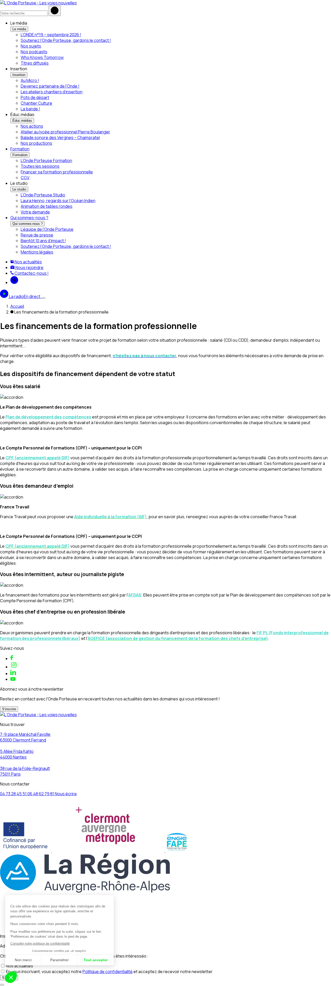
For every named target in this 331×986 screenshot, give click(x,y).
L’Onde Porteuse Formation (46, 160)
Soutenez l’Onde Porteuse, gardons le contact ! (66, 40)
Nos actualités (28, 262)
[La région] (85, 891)
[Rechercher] (55, 11)
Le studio (19, 189)
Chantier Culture (36, 103)
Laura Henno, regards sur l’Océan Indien (58, 200)
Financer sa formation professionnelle (57, 172)
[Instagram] (13, 667)
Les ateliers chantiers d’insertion (51, 92)
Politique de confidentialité (107, 971)
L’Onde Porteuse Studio (43, 195)
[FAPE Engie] (177, 850)
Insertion (18, 75)
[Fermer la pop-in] (2, 984)
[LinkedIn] (13, 673)
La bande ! (30, 109)
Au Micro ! (30, 80)
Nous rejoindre (29, 267)
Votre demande (35, 212)
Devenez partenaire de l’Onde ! (50, 86)
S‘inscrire (9, 709)
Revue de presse (37, 235)
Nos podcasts (34, 52)
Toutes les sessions (40, 166)
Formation (19, 149)
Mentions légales (37, 252)
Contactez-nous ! (31, 273)
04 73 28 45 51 (13, 794)
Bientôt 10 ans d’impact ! (43, 240)
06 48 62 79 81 (41, 794)
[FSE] (26, 850)
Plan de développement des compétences (48, 417)
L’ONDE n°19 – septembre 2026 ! (51, 34)
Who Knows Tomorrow (42, 57)
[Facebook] (11, 658)
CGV (25, 177)
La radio (24, 296)
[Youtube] (13, 679)
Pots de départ (35, 97)
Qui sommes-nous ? (29, 217)
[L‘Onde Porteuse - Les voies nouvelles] (38, 3)
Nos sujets (31, 46)
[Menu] (43, 298)
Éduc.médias (22, 121)
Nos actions (32, 126)
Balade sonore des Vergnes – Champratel (60, 137)
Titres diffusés (35, 63)
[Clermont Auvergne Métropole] (108, 850)
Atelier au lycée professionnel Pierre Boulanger (65, 132)
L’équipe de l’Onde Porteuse (47, 229)
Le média (19, 29)
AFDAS (134, 595)
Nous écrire (66, 794)
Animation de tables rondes (46, 206)
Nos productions (36, 143)
